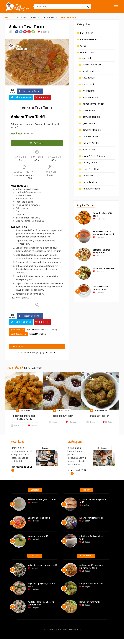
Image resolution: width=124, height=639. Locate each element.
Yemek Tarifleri (23, 18)
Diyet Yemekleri (90, 97)
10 (82, 571)
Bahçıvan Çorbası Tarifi (39, 518)
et (48, 330)
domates (42, 330)
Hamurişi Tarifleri (91, 117)
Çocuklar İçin (88, 78)
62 (31, 539)
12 (31, 589)
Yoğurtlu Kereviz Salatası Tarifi (42, 565)
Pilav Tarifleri (89, 149)
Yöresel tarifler (89, 182)
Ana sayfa (11, 18)
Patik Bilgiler (86, 33)
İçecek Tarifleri (89, 123)
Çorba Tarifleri (89, 84)
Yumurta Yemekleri (91, 188)
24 (96, 271)
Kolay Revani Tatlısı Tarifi (91, 518)
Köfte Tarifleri (101, 411)
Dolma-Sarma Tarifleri (93, 104)
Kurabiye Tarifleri (90, 136)
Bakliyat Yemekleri (91, 64)
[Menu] (116, 7)
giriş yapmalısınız (48, 352)
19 (82, 542)
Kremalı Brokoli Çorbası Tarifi (42, 499)
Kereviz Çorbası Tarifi (38, 536)
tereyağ (54, 330)
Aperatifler (87, 58)
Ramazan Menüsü (89, 39)
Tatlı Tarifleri (88, 175)
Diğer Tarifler (88, 91)
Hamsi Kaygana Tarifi (89, 602)
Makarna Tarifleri (91, 143)
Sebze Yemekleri (90, 169)
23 (96, 292)
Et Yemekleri (36, 18)
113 (97, 219)
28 (106, 422)
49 (96, 256)
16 (96, 237)
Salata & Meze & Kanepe (94, 156)
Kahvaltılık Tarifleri (91, 130)
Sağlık (83, 46)
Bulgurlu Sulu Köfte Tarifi (91, 584)
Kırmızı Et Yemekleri (51, 18)
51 (31, 521)
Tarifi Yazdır (38, 143)
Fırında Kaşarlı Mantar (103, 268)
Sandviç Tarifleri (90, 162)
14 (82, 521)
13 (31, 608)
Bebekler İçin (88, 71)
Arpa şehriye (31, 330)
